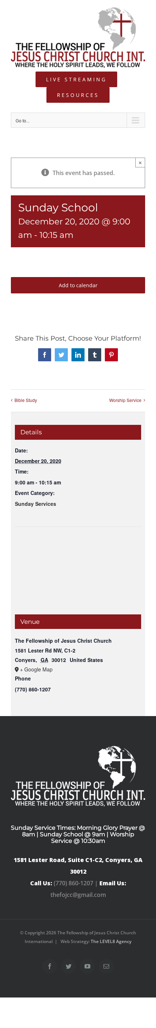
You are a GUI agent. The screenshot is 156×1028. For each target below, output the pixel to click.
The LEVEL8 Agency (111, 941)
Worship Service (125, 400)
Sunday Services (35, 503)
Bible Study (26, 400)
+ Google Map (36, 669)
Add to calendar (78, 285)
